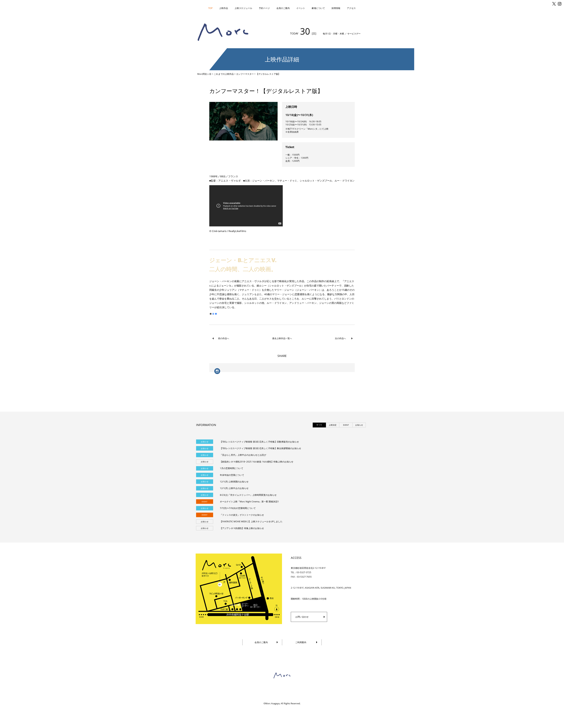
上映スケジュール (243, 8)
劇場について (318, 8)
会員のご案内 (283, 8)
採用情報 (335, 8)
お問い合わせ (302, 616)
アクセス (351, 8)
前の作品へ (223, 338)
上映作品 (223, 8)
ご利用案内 (300, 642)
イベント (300, 8)
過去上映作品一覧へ (282, 338)
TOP (210, 8)
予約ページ (264, 8)
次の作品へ (340, 338)
